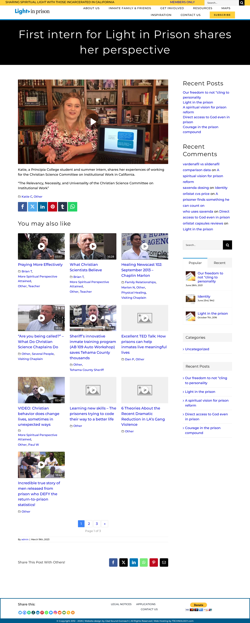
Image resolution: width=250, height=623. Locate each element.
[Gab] (29, 612)
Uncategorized (197, 349)
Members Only (182, 2)
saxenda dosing (196, 188)
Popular (195, 263)
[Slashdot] (33, 612)
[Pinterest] (42, 612)
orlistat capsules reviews (203, 223)
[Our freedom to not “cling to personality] (190, 274)
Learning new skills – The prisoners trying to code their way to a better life (93, 413)
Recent (219, 263)
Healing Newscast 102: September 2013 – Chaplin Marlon (141, 269)
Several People (43, 354)
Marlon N (128, 287)
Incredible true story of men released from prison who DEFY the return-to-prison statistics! (39, 494)
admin (25, 539)
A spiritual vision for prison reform (203, 176)
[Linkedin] (42, 207)
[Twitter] (32, 207)
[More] (73, 612)
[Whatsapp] (46, 612)
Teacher (34, 286)
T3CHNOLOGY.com (183, 621)
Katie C (27, 196)
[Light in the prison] (190, 314)
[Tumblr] (62, 207)
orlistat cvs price (196, 194)
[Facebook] (22, 207)
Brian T (27, 271)
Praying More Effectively (40, 264)
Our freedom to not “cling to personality (210, 277)
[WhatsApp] (72, 207)
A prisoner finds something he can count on (206, 200)
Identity (221, 188)
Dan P (129, 359)
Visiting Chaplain (133, 297)
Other (38, 196)
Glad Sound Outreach (117, 621)
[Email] (64, 612)
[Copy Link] (68, 612)
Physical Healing (133, 292)
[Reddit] (59, 612)
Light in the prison (198, 102)
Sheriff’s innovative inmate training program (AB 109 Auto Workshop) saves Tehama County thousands (93, 347)
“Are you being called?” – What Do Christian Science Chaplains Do (41, 341)
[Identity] (190, 297)
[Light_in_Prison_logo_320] (32, 9)
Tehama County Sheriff (87, 370)
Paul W (33, 444)
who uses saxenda (198, 211)
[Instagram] (55, 612)
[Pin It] (52, 207)
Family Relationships (140, 282)
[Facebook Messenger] (51, 612)
